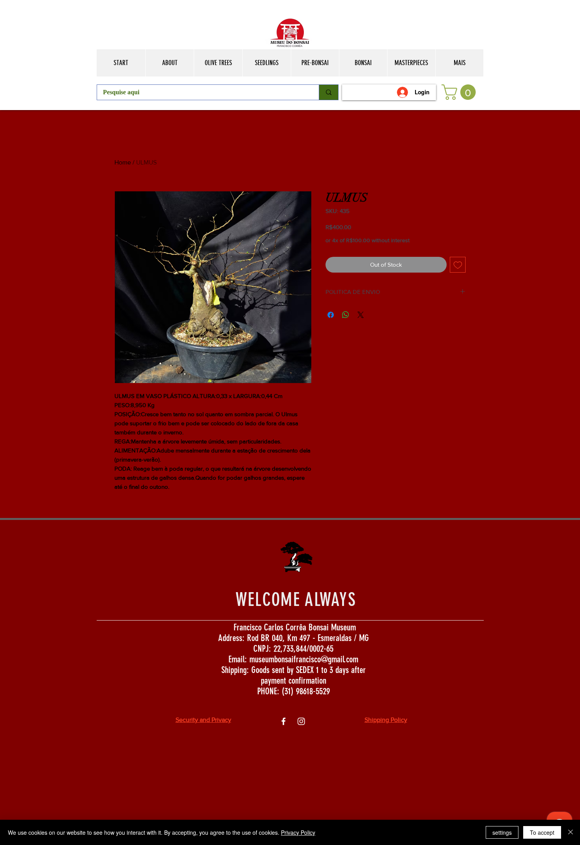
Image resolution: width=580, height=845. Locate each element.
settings (502, 832)
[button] (460, 92)
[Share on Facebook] (330, 315)
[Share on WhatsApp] (345, 315)
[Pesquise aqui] (328, 92)
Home (122, 162)
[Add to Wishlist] (458, 265)
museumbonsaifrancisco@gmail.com (303, 659)
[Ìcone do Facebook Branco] (283, 721)
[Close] (570, 832)
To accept (542, 832)
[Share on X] (360, 315)
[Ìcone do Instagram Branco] (301, 721)
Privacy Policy (298, 832)
